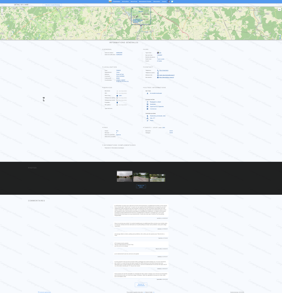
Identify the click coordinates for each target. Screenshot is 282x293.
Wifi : (106, 93)
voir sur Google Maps (138, 20)
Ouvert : (147, 61)
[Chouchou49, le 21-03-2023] (125, 176)
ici (144, 292)
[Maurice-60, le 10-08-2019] (157, 178)
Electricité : (107, 91)
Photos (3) (135, 22)
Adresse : (107, 74)
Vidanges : (148, 132)
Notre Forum (134, 1)
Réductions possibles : (110, 137)
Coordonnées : (108, 80)
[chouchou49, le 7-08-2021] (141, 177)
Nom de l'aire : (149, 55)
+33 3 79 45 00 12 (163, 70)
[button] (141, 25)
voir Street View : (137, 19)
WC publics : (108, 104)
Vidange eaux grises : (110, 97)
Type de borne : (109, 108)
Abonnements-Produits (145, 1)
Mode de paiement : (110, 134)
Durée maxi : (148, 59)
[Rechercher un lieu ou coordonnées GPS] (2, 14)
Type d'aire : (148, 52)
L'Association (156, 1)
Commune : (108, 76)
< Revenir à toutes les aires (52, 5)
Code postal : (108, 78)
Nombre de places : (150, 57)
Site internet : (148, 77)
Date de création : (109, 52)
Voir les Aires (125, 1)
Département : (108, 72)
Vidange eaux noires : (110, 100)
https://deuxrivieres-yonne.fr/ (166, 77)
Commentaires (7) (137, 21)
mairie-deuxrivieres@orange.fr (166, 75)
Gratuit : (107, 131)
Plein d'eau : (108, 95)
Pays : (106, 70)
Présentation (116, 1)
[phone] (158, 73)
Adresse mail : (149, 75)
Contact (164, 1)
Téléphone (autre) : (150, 72)
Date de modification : (110, 54)
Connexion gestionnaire (45, 292)
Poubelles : (107, 102)
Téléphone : (148, 70)
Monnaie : (107, 132)
